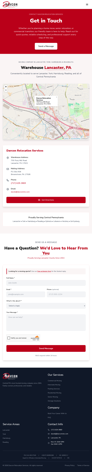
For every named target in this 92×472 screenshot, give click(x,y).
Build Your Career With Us (57, 413)
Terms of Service (83, 465)
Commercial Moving (55, 381)
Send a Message (46, 46)
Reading (6, 442)
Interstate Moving (54, 385)
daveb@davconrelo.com (20, 192)
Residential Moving (54, 393)
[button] (46, 109)
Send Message (46, 348)
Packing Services (54, 389)
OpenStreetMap (75, 138)
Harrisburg (6, 438)
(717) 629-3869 (18, 183)
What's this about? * (14, 301)
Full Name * (10, 278)
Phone (53, 289)
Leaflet (66, 138)
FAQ (49, 417)
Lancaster (6, 430)
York (4, 434)
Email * (8, 289)
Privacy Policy (69, 465)
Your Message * (12, 312)
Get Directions (48, 200)
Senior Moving (53, 397)
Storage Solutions (54, 401)
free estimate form (44, 271)
